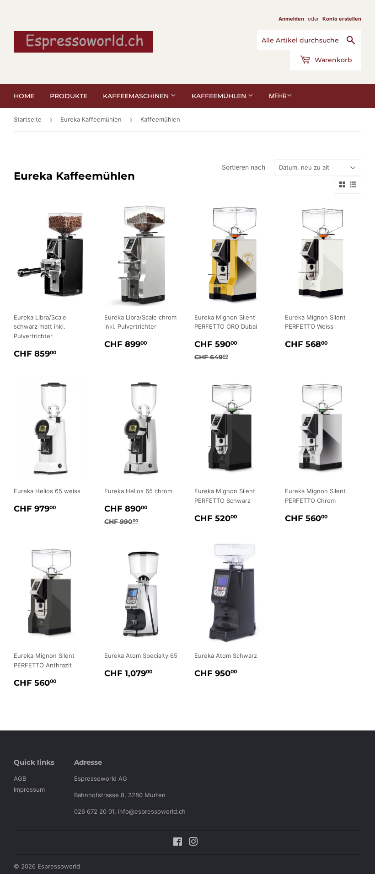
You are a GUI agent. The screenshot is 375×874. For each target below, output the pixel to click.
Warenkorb (332, 60)
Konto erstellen (341, 19)
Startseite (28, 119)
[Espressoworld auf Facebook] (177, 843)
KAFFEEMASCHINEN (137, 96)
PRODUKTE (68, 96)
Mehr (278, 96)
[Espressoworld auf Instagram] (193, 843)
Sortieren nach (243, 167)
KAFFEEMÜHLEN (220, 96)
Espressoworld (59, 866)
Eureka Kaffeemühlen (91, 119)
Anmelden (291, 19)
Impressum (29, 789)
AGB (20, 778)
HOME (24, 96)
